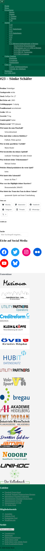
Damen (12, 14)
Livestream (13, 60)
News (7, 8)
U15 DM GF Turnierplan (23, 52)
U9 (10, 39)
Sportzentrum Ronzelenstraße (24, 46)
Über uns (8, 65)
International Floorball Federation (17, 497)
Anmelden (8, 514)
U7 (10, 42)
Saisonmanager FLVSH (13, 501)
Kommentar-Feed (11, 518)
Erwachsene (9, 10)
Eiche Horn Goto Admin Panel (16, 542)
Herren (11, 12)
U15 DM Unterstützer (22, 50)
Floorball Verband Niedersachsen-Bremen (20, 494)
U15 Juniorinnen (15, 33)
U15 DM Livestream (21, 54)
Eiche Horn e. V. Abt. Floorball (11, 550)
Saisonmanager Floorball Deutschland (18, 499)
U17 (10, 27)
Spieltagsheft (14, 63)
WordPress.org (10, 520)
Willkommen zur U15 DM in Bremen (27, 48)
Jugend (7, 23)
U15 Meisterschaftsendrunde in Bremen (23, 44)
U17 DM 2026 (10, 73)
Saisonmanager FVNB (13, 503)
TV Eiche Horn (10, 505)
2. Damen (12, 16)
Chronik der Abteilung (17, 69)
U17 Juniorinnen (15, 29)
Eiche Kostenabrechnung (14, 544)
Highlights (13, 58)
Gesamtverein (10, 533)
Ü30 (10, 21)
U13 (10, 35)
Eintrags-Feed (10, 516)
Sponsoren (8, 71)
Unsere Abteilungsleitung (18, 67)
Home (7, 6)
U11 (10, 37)
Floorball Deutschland (13, 492)
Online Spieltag (10, 56)
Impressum (9, 535)
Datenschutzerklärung (13, 538)
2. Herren (12, 18)
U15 (10, 31)
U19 (10, 25)
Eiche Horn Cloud (11, 540)
